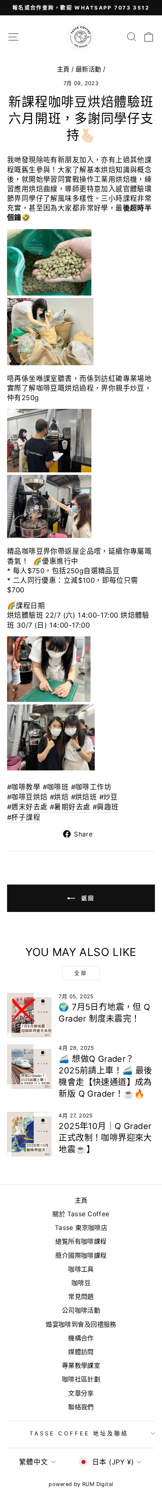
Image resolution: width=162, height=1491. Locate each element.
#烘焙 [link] (59, 797)
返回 (87, 898)
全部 (80, 973)
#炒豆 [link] (108, 797)
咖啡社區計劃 (81, 1379)
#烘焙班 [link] (84, 797)
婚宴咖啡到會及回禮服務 (81, 1324)
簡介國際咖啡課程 (80, 1255)
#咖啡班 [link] (56, 787)
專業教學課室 (81, 1365)
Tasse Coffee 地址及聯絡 (78, 1433)
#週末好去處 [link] (27, 807)
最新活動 (88, 69)
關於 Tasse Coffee (80, 1214)
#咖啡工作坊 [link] (91, 787)
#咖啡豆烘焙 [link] (27, 797)
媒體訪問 (81, 1352)
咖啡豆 (81, 1283)
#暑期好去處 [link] (70, 807)
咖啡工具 (81, 1269)
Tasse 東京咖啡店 (81, 1228)
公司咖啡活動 (81, 1310)
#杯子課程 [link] (23, 817)
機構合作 (81, 1338)
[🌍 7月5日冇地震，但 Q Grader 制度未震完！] (29, 1015)
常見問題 (81, 1296)
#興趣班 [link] (106, 807)
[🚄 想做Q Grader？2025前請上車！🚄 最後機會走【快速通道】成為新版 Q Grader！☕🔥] (29, 1066)
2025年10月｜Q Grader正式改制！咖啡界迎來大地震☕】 (105, 1137)
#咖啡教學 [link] (23, 787)
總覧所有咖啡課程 (80, 1241)
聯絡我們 (81, 1407)
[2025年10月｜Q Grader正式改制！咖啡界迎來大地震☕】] (29, 1134)
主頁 (63, 69)
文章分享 (81, 1393)
